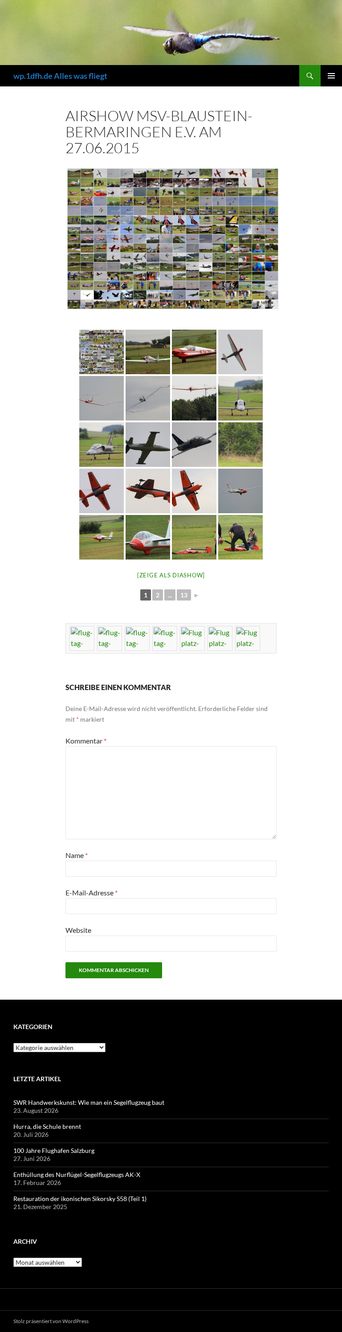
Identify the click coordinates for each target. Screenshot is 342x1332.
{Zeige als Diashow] (171, 575)
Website (78, 930)
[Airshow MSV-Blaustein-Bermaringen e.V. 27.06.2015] (101, 352)
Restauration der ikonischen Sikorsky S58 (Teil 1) (80, 1198)
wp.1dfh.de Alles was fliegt (60, 76)
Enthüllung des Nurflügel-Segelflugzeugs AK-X (76, 1174)
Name (76, 855)
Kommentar (85, 740)
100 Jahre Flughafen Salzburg (53, 1150)
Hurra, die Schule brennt (47, 1126)
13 (183, 595)
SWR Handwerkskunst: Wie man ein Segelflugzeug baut (88, 1102)
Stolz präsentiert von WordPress (51, 1321)
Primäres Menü (331, 75)
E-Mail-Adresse (91, 892)
